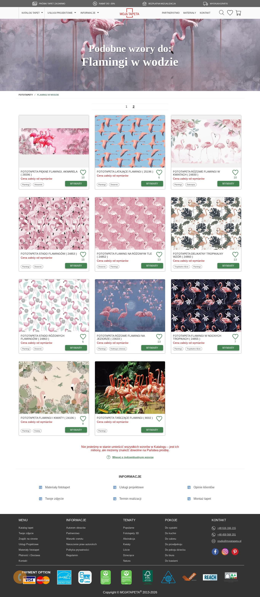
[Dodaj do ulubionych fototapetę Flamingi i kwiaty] (82, 419)
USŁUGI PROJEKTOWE (60, 13)
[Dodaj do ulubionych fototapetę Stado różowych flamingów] (82, 337)
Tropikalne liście (181, 266)
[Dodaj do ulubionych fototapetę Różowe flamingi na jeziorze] (158, 337)
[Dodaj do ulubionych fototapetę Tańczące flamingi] (158, 419)
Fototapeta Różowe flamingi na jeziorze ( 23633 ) (121, 337)
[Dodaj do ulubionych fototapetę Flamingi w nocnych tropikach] (234, 337)
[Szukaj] (221, 13)
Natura (129, 560)
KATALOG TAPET (31, 13)
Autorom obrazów (75, 527)
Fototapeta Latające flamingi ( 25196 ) (125, 171)
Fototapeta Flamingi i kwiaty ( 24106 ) (48, 417)
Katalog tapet (26, 527)
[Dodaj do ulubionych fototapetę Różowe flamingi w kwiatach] (234, 173)
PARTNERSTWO (170, 13)
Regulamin (72, 555)
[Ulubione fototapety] (230, 13)
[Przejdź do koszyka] (238, 13)
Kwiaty (38, 431)
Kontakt (23, 560)
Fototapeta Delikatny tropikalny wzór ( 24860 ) (198, 255)
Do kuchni (171, 533)
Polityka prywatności (77, 549)
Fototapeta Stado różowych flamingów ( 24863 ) (42, 337)
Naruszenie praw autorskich (81, 544)
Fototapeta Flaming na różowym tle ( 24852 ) (124, 255)
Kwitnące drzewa (117, 349)
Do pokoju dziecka (175, 549)
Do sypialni (171, 527)
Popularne (129, 527)
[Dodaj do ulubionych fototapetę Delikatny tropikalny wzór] (234, 255)
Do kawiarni (171, 560)
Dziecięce (129, 555)
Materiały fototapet (29, 549)
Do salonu (171, 538)
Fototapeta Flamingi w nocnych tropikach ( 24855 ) (197, 337)
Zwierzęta (191, 184)
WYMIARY (76, 183)
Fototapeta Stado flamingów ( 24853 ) (49, 253)
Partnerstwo (72, 533)
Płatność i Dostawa (29, 555)
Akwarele (39, 184)
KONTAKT (205, 13)
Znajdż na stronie (28, 538)
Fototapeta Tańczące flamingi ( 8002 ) (125, 417)
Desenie (114, 184)
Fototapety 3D (131, 533)
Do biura (171, 555)
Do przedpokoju (173, 544)
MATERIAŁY (189, 13)
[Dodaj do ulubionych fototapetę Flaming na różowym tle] (158, 255)
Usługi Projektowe (28, 544)
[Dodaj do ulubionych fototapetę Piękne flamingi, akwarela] (82, 173)
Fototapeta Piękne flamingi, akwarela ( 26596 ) (49, 173)
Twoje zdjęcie (26, 533)
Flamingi (26, 184)
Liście (129, 549)
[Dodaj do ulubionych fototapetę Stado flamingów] (82, 255)
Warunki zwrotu (74, 538)
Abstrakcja (129, 538)
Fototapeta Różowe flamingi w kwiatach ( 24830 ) (196, 173)
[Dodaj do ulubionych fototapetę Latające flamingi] (158, 173)
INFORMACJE (88, 13)
